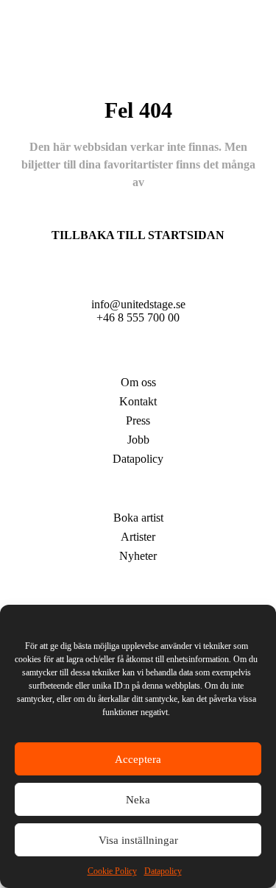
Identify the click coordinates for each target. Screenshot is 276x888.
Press (138, 420)
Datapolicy (163, 871)
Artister (138, 495)
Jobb (138, 439)
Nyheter (138, 556)
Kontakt (138, 401)
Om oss (138, 382)
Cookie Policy (112, 871)
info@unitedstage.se (138, 304)
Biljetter (138, 592)
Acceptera (138, 759)
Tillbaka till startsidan (138, 235)
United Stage (138, 360)
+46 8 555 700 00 (138, 317)
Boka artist (138, 517)
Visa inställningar (138, 840)
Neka (138, 800)
